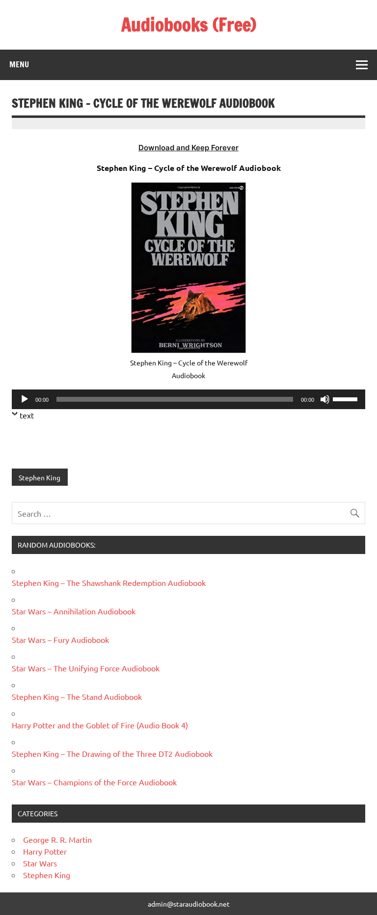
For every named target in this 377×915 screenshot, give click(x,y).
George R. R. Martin (57, 839)
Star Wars (40, 863)
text (27, 415)
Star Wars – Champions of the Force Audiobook (94, 782)
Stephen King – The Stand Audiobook (77, 696)
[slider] (346, 398)
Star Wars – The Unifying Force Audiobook (86, 668)
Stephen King (39, 477)
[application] (188, 399)
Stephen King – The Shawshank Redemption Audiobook (109, 582)
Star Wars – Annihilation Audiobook (73, 611)
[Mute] (325, 399)
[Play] (24, 399)
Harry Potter (45, 851)
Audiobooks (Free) (188, 24)
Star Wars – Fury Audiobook (60, 639)
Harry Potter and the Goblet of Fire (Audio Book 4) (100, 725)
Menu (19, 64)
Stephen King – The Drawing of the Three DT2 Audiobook (112, 753)
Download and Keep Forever (188, 147)
